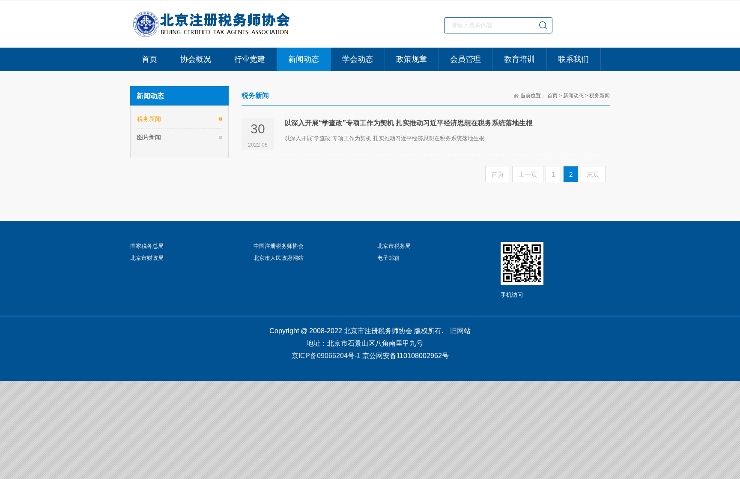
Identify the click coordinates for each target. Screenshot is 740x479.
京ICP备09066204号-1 (326, 355)
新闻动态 (573, 96)
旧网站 (460, 330)
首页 (552, 96)
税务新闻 (599, 96)
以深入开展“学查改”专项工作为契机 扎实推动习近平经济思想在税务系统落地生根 (408, 123)
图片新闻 (149, 137)
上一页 (527, 174)
